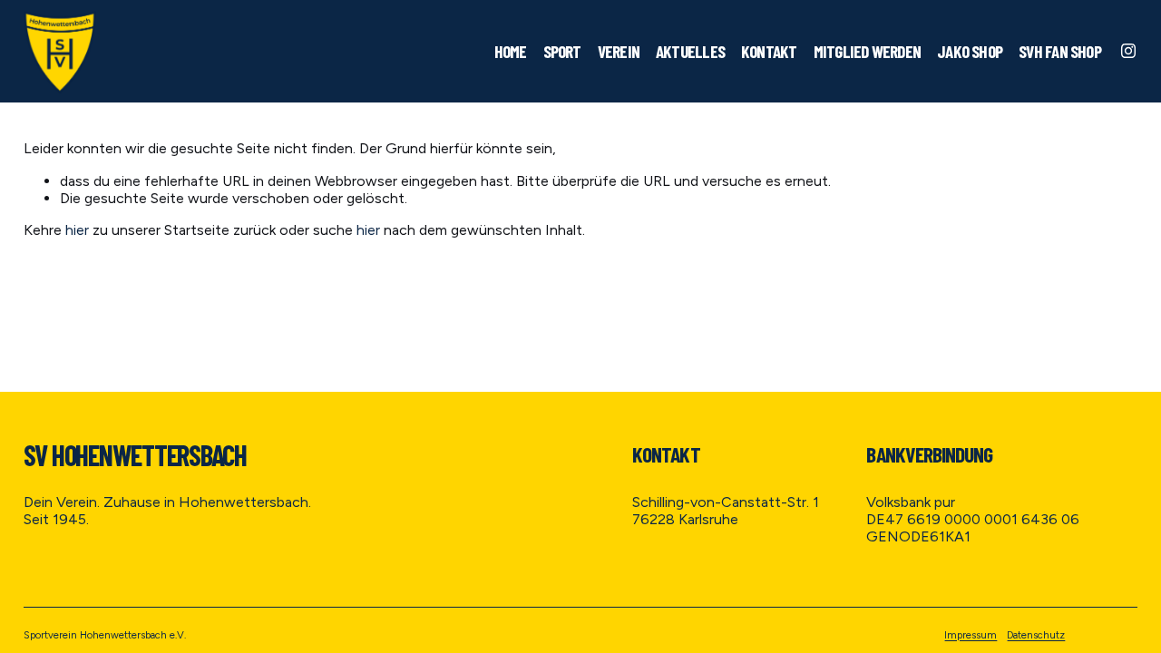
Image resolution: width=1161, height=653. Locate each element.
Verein (618, 51)
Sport (562, 51)
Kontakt (769, 51)
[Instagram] (1128, 51)
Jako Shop (969, 51)
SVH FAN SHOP (1060, 51)
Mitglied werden (868, 51)
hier (77, 230)
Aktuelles (690, 51)
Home (510, 51)
